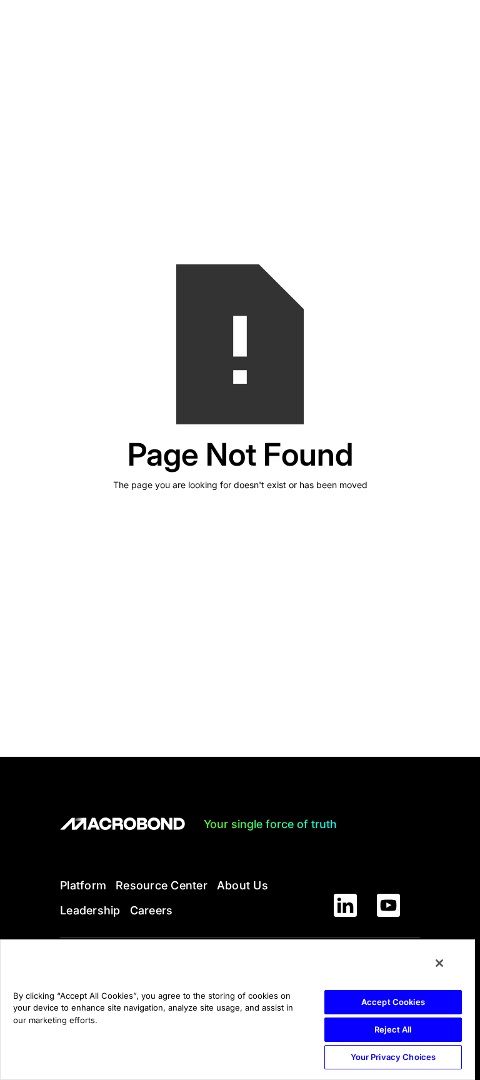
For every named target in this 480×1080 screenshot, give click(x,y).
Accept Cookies (393, 1002)
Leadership (90, 910)
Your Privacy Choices (393, 1057)
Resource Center (162, 885)
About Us (242, 885)
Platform (83, 885)
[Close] (439, 963)
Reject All (392, 1029)
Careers (151, 910)
